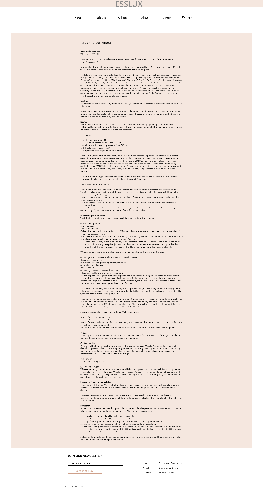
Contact (147, 472)
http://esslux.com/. (89, 62)
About (146, 468)
